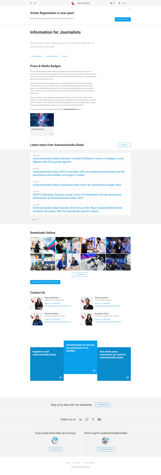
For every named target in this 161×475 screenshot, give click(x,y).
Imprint (68, 463)
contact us (55, 449)
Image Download (52, 56)
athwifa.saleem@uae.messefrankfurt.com (57, 322)
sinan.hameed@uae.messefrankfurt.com (107, 306)
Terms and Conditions (89, 463)
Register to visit (123, 19)
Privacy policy (76, 463)
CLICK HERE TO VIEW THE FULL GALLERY (45, 282)
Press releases (37, 56)
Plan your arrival (105, 449)
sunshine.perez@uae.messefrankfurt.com (108, 322)
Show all (124, 145)
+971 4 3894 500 (54, 303)
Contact (64, 56)
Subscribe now (102, 405)
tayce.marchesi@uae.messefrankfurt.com (57, 306)
